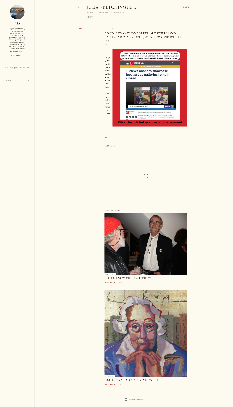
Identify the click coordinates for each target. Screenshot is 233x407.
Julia (17, 23)
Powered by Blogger (136, 399)
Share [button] (80, 29)
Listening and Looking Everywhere (132, 380)
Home (90, 17)
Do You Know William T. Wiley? (127, 278)
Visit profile (17, 55)
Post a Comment (116, 282)
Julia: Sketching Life (111, 7)
